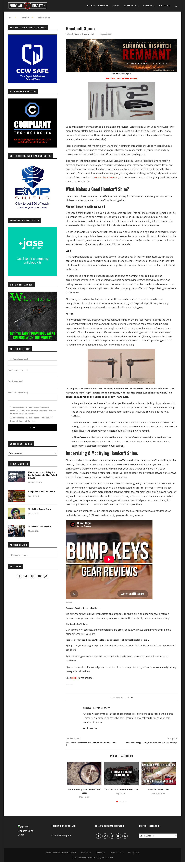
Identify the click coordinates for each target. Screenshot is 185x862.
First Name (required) (18, 359)
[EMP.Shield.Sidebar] (32, 164)
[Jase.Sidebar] (32, 228)
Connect (147, 6)
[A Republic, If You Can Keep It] (16, 496)
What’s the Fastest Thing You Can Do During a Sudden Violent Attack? (42, 475)
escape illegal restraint (106, 177)
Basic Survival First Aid (158, 789)
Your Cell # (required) (18, 392)
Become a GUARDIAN (97, 6)
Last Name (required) (17, 370)
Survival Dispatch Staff (85, 34)
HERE (74, 677)
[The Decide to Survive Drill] (16, 531)
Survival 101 (25, 17)
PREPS (116, 6)
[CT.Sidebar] (32, 100)
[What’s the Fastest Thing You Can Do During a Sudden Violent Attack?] (16, 476)
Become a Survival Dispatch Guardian (61, 852)
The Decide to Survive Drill (40, 526)
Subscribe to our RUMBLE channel (121, 78)
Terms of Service (116, 852)
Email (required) (15, 381)
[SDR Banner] (121, 41)
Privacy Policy (133, 852)
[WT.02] (32, 293)
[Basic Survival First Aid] (158, 773)
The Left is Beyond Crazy (39, 509)
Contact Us (100, 852)
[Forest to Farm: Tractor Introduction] (121, 773)
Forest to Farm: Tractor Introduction (121, 789)
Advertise (164, 6)
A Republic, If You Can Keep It (41, 491)
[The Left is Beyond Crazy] (16, 513)
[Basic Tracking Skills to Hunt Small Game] (84, 773)
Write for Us (86, 852)
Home (10, 17)
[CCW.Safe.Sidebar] (32, 36)
